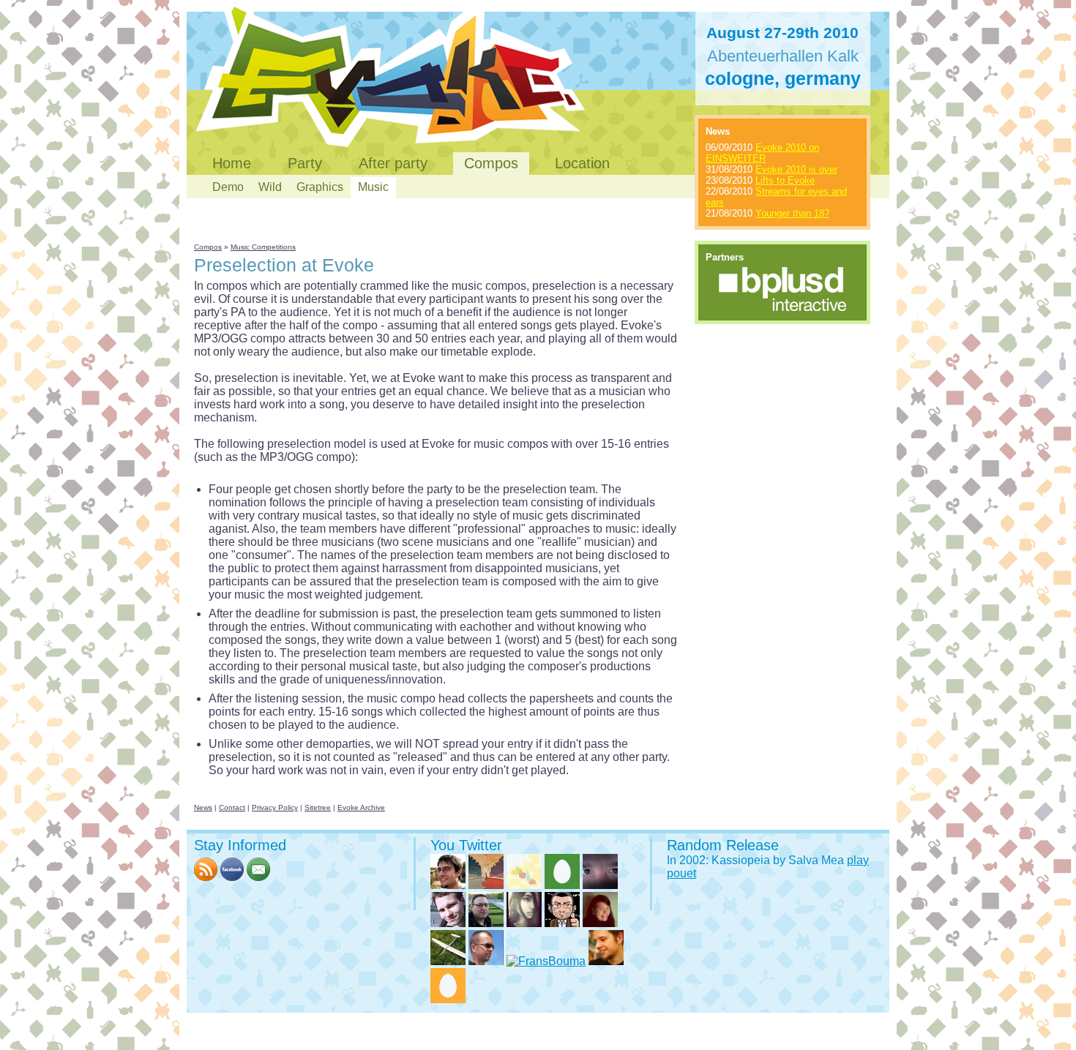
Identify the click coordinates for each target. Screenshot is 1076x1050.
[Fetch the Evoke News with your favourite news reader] (205, 877)
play (858, 860)
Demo (228, 187)
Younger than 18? (792, 213)
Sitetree (318, 807)
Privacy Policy (275, 807)
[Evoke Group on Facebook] (232, 877)
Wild (270, 187)
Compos (491, 163)
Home (231, 163)
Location (582, 163)
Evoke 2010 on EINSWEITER (762, 153)
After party (393, 163)
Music (373, 187)
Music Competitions (263, 247)
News (203, 807)
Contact (232, 807)
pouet (681, 873)
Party (305, 163)
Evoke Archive (361, 807)
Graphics (319, 187)
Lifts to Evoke (785, 180)
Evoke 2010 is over (796, 169)
